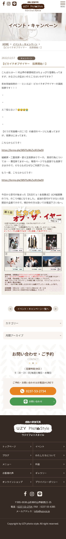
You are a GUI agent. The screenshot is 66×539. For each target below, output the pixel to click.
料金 (37, 464)
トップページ (9, 446)
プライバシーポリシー (46, 481)
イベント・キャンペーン (25, 44)
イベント (39, 446)
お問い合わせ (35, 401)
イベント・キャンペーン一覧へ (33, 308)
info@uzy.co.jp (42, 511)
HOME (5, 44)
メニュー (6, 464)
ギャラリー (41, 473)
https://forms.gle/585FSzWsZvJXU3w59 (23, 150)
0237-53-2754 (36, 391)
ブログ (5, 455)
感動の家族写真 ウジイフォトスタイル (33, 6)
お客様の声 (8, 473)
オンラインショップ (12, 481)
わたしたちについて (45, 455)
